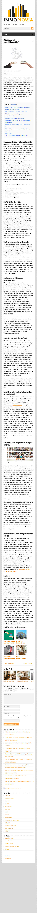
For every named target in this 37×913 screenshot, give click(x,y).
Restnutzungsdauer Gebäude (12, 846)
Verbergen (13, 104)
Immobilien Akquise (9, 841)
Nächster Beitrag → (28, 663)
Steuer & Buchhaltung (10, 825)
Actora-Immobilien (17, 405)
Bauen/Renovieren (9, 798)
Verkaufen (7, 831)
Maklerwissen (8, 73)
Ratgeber (7, 849)
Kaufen (6, 812)
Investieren (7, 809)
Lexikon (7, 814)
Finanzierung (8, 806)
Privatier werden (9, 843)
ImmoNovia (9, 71)
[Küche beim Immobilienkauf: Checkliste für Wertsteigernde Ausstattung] (24, 675)
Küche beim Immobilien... (22, 681)
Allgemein (7, 795)
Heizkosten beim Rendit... (9, 681)
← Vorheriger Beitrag (9, 663)
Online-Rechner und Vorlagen (12, 820)
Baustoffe (7, 803)
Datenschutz (8, 858)
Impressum (7, 856)
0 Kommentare (16, 71)
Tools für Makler (9, 828)
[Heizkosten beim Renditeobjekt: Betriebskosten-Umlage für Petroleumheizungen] (10, 675)
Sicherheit (7, 823)
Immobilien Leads (9, 838)
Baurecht (7, 801)
